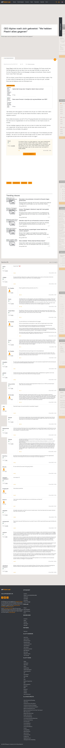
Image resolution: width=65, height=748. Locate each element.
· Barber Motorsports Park (28, 713)
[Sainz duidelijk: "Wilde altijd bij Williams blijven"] (12, 240)
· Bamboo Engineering (27, 681)
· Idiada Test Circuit (27, 738)
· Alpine (24, 666)
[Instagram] (7, 598)
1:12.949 (63, 34)
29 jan (61, 111)
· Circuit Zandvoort (26, 723)
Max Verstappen (20, 1)
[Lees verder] (22, 148)
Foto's (47, 1)
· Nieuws (24, 607)
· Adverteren (25, 596)
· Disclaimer (25, 600)
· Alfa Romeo (25, 663)
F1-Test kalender (12, 612)
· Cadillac (25, 690)
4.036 (6, 571)
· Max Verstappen (26, 609)
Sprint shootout (62, 38)
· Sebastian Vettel (26, 653)
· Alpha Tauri (25, 664)
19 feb (61, 131)
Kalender (42, 1)
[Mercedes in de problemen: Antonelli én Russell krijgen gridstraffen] (12, 199)
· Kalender (25, 625)
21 (5, 504)
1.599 (6, 460)
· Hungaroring (26, 736)
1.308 (6, 366)
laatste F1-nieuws (19, 601)
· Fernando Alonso (26, 640)
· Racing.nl (25, 631)
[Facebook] (2, 598)
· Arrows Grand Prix (27, 671)
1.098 (12, 388)
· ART (24, 672)
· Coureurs (25, 618)
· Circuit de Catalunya (27, 716)
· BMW (24, 687)
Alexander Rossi (16, 182)
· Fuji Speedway (26, 729)
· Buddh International (27, 715)
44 (5, 493)
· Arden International (27, 669)
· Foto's (24, 612)
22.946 (13, 146)
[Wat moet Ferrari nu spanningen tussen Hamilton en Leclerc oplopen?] (12, 230)
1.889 (6, 536)
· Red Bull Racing (26, 611)
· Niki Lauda (25, 652)
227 (6, 471)
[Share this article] (55, 59)
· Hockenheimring (26, 734)
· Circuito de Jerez (26, 724)
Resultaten (36, 1)
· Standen (25, 622)
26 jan (61, 105)
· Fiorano (25, 728)
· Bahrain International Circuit (29, 708)
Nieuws (14, 1)
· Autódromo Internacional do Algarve (30, 706)
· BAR (24, 682)
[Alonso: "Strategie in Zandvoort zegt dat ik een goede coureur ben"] (12, 209)
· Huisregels (25, 598)
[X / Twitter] (5, 598)
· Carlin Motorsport (27, 694)
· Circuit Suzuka (26, 721)
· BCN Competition (26, 684)
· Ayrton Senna (26, 639)
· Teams (24, 620)
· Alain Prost (25, 637)
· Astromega (25, 676)
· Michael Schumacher (27, 648)
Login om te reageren (53, 262)
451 (5, 411)
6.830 (12, 315)
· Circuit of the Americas (28, 719)
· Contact (25, 593)
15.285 (6, 270)
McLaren (36, 68)
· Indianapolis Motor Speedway (29, 739)
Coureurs (27, 1)
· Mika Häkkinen (26, 650)
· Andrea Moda (26, 667)
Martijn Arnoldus (31, 64)
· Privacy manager (26, 601)
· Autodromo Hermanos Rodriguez (30, 705)
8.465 (6, 432)
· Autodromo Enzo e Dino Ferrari (29, 703)
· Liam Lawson (26, 647)
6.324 (12, 292)
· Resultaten (25, 623)
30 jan (61, 113)
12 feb (61, 121)
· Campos (25, 692)
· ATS (24, 677)
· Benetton (25, 686)
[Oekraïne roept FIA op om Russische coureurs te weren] (12, 220)
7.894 (6, 377)
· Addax (24, 661)
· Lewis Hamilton (26, 645)
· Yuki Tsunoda (26, 655)
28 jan (61, 109)
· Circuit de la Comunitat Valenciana (30, 718)
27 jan (61, 107)
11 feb (61, 119)
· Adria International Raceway (29, 700)
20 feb (61, 133)
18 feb (61, 129)
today (5, 2)
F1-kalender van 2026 (8, 608)
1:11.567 (63, 42)
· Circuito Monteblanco (27, 726)
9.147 (12, 399)
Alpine (30, 182)
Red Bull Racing (10, 606)
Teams (31, 1)
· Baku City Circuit (26, 711)
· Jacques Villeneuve (27, 643)
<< (8, 58)
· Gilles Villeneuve (26, 731)
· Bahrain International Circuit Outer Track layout (33, 710)
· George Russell (26, 642)
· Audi (24, 679)
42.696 (6, 525)
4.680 (6, 483)
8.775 (6, 281)
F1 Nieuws (9, 182)
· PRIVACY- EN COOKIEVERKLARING (30, 595)
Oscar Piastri (9, 68)
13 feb (61, 123)
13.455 (12, 422)
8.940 (6, 515)
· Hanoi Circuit (26, 733)
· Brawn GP (25, 689)
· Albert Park (25, 701)
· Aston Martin (26, 674)
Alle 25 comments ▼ (29, 153)
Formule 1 (27, 72)
